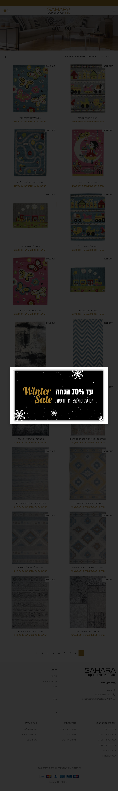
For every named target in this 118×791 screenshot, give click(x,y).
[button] (14, 371)
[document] (59, 395)
